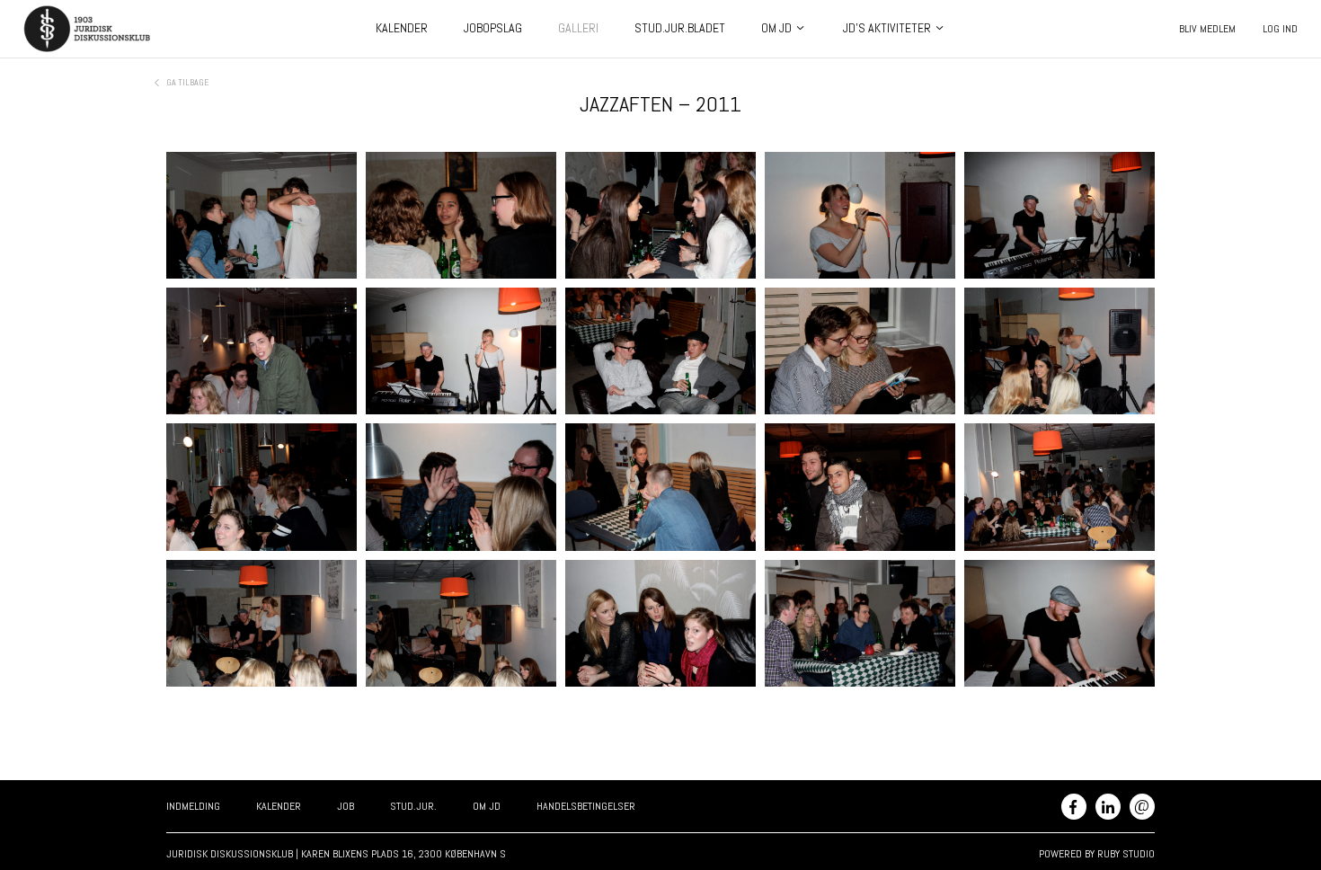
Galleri (578, 28)
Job (345, 806)
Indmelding (193, 806)
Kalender (402, 28)
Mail (1141, 805)
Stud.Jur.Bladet (679, 28)
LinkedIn (1108, 807)
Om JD (776, 28)
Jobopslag (493, 28)
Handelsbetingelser (585, 806)
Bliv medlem (1207, 29)
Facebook (1073, 807)
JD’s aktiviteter (887, 28)
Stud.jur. (413, 806)
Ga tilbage (187, 82)
